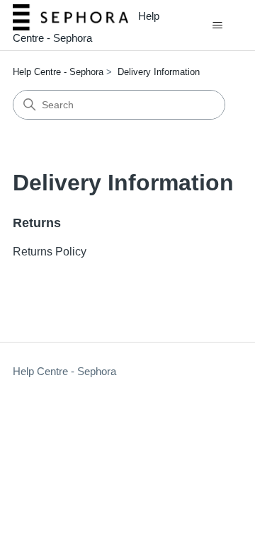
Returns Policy (49, 252)
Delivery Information (159, 72)
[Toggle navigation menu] (217, 25)
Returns (37, 223)
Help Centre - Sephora (58, 72)
